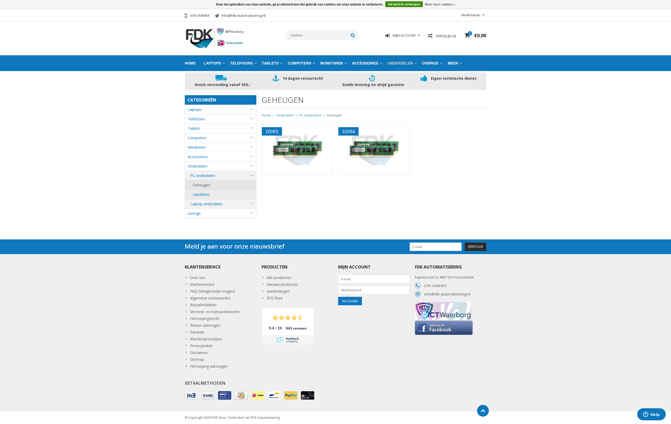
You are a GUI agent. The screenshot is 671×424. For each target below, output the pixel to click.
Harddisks (201, 194)
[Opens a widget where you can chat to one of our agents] (651, 414)
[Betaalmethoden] (191, 395)
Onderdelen (400, 63)
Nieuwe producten (282, 284)
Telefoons (241, 63)
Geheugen (201, 185)
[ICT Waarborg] (443, 304)
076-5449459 (435, 285)
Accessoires (365, 63)
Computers (299, 63)
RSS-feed (274, 298)
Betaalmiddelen (203, 304)
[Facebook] (444, 322)
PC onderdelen (202, 175)
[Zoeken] (353, 35)
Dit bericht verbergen (404, 4)
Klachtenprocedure (206, 338)
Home (190, 63)
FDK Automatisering (265, 417)
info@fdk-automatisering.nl (447, 294)
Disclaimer (199, 352)
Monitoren (331, 63)
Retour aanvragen (205, 325)
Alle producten (279, 277)
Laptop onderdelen (206, 203)
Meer (453, 63)
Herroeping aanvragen (209, 366)
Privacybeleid (201, 345)
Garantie (197, 332)
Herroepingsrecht (204, 318)
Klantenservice (202, 284)
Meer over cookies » (440, 4)
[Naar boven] (483, 411)
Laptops (212, 63)
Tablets (270, 63)
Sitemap (197, 359)
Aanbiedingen (278, 291)
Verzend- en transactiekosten (215, 311)
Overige (430, 63)
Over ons (197, 277)
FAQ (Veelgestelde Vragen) (212, 291)
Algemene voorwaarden (210, 298)
